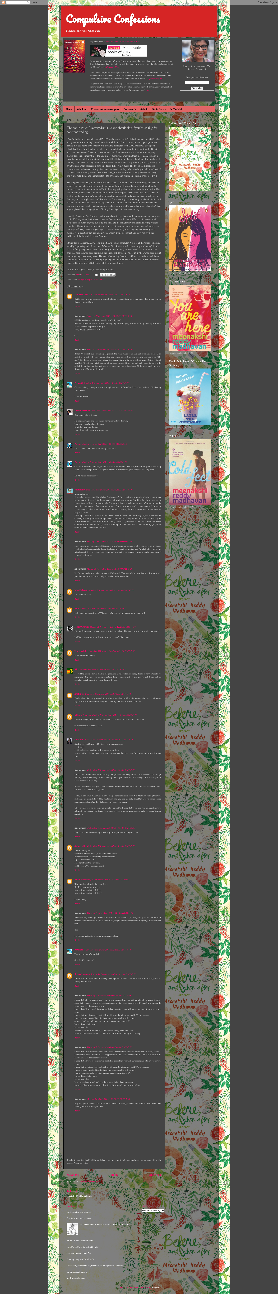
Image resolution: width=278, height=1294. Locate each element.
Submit (144, 109)
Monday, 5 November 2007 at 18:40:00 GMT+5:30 (108, 693)
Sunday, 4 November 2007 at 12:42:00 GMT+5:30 (109, 349)
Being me (82, 279)
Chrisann (78, 739)
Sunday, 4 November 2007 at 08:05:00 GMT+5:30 (107, 294)
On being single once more (78, 1271)
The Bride (79, 294)
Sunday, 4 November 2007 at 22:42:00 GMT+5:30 (110, 410)
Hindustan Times (112, 67)
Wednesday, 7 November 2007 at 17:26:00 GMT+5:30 (105, 879)
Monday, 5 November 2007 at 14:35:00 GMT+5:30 (112, 651)
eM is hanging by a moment (79, 1211)
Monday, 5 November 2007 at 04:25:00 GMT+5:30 (109, 489)
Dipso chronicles (94, 279)
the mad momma (82, 974)
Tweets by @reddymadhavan (79, 1195)
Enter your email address (197, 77)
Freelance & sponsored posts (105, 109)
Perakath (78, 383)
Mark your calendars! (76, 1277)
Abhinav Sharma (82, 715)
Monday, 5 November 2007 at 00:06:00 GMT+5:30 (104, 462)
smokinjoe (79, 693)
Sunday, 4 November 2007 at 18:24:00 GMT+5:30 (106, 383)
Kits (76, 669)
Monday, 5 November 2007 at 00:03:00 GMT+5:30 (104, 443)
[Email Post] (96, 274)
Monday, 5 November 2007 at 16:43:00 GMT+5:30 (102, 669)
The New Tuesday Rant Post (79, 1252)
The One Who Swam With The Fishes (122, 41)
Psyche (77, 444)
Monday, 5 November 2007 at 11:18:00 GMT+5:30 (109, 568)
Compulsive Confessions (113, 18)
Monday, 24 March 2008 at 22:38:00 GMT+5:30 (108, 1099)
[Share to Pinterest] (114, 274)
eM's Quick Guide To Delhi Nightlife (83, 1246)
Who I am (82, 109)
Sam (76, 608)
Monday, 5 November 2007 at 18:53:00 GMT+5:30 (114, 715)
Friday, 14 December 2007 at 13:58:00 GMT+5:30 (113, 974)
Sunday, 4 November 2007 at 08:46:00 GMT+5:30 (109, 316)
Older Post (155, 1175)
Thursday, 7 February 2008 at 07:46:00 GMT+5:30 (109, 995)
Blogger (155, 1287)
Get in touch (130, 109)
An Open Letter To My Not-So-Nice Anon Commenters (104, 1224)
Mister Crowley (81, 626)
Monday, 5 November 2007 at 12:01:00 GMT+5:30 (111, 590)
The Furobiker (81, 651)
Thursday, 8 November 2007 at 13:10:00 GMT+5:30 (107, 949)
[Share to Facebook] (110, 274)
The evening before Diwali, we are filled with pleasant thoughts (95, 1265)
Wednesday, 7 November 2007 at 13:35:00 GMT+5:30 (111, 827)
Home (69, 109)
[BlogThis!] (104, 274)
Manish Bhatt (81, 590)
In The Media (177, 109)
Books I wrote (159, 109)
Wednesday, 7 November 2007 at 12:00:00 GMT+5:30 (111, 770)
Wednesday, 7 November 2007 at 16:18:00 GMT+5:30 (111, 846)
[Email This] (101, 274)
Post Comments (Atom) (89, 1181)
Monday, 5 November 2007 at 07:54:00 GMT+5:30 (109, 541)
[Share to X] (107, 274)
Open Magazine (155, 78)
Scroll (149, 89)
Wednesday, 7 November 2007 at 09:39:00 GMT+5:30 (108, 739)
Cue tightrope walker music (79, 1218)
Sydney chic (80, 846)
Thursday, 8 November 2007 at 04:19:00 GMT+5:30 (110, 913)
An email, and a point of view (80, 1240)
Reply (77, 306)
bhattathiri (79, 489)
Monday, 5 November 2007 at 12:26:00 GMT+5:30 (113, 626)
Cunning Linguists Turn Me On (80, 1259)
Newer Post (73, 1175)
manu (77, 879)
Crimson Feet (80, 410)
